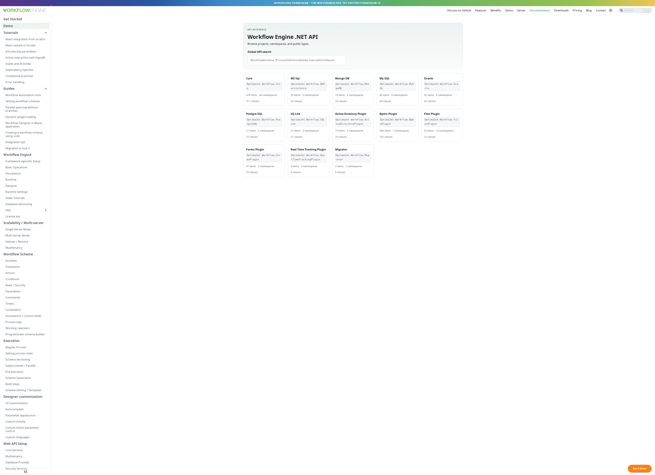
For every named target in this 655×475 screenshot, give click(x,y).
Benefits (496, 10)
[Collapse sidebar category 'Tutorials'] (45, 33)
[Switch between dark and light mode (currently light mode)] (610, 10)
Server (521, 10)
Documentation (540, 10)
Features (480, 10)
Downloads (561, 10)
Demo (509, 10)
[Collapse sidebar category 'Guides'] (45, 89)
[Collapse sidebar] (25, 471)
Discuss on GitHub (459, 10)
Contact (601, 10)
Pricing (577, 10)
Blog (589, 10)
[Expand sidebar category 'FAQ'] (45, 210)
